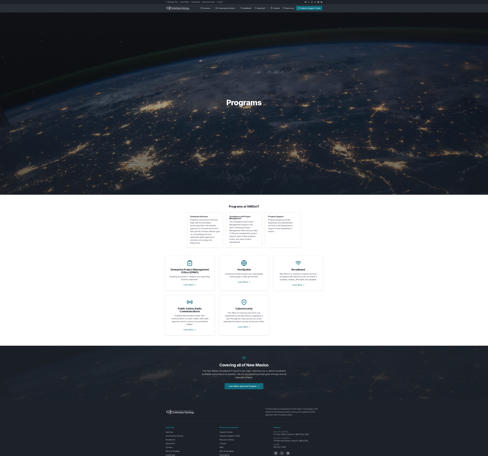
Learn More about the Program (242, 386)
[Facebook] (305, 2)
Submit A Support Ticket (310, 8)
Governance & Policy (226, 8)
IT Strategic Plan (172, 2)
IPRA (221, 447)
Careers (276, 8)
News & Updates (173, 451)
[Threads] (315, 2)
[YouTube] (321, 2)
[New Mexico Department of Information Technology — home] (178, 8)
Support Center (226, 432)
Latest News (184, 2)
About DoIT (261, 8)
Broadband (246, 8)
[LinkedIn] (318, 2)
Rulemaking (195, 2)
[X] (309, 2)
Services (206, 8)
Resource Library (208, 2)
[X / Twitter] (282, 453)
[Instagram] (312, 2)
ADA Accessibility (227, 451)
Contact (220, 2)
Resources (289, 8)
